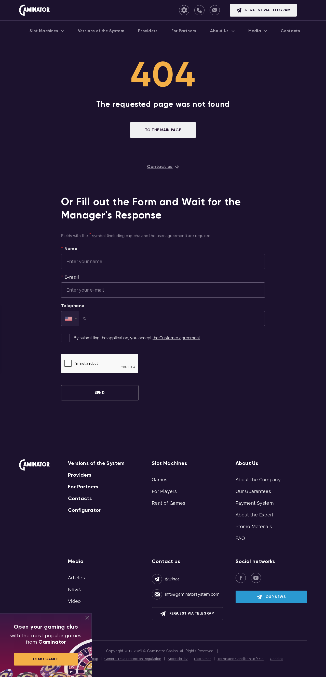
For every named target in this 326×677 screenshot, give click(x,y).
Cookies (276, 659)
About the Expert (255, 514)
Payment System (255, 503)
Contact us (159, 166)
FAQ (240, 538)
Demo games (46, 659)
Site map (91, 659)
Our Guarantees (253, 491)
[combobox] (70, 318)
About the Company (258, 479)
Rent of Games (168, 503)
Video (74, 601)
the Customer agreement (176, 337)
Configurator (84, 510)
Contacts (80, 498)
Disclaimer (202, 659)
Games (160, 479)
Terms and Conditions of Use (241, 659)
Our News (276, 597)
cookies (153, 671)
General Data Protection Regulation (132, 659)
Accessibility (177, 659)
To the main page (163, 130)
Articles (76, 577)
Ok (217, 671)
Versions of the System (96, 463)
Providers (79, 475)
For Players (164, 491)
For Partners (83, 487)
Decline (233, 671)
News (74, 589)
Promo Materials (254, 526)
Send (100, 392)
